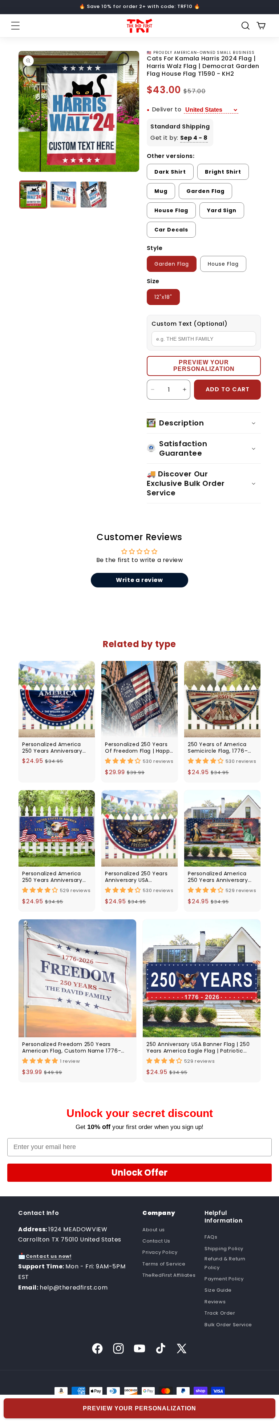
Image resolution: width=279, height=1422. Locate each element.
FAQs (211, 1236)
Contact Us (156, 1240)
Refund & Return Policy (225, 1263)
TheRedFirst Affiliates (168, 1275)
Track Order (220, 1313)
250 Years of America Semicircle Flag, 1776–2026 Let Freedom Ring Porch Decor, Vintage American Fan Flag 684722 (219, 747)
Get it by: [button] (179, 138)
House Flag (223, 264)
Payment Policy (224, 1278)
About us (153, 1229)
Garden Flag (171, 264)
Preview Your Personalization (204, 365)
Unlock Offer (139, 1172)
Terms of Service (164, 1263)
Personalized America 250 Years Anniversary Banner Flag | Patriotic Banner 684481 (218, 876)
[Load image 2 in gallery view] (63, 194)
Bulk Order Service (228, 1324)
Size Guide (218, 1290)
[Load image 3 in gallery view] (93, 194)
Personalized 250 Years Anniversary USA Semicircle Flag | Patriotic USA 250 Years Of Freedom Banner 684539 (136, 876)
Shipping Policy (224, 1248)
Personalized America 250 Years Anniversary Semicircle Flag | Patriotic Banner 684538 (55, 747)
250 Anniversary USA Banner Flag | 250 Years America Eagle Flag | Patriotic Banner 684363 (198, 1047)
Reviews (215, 1301)
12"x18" (163, 297)
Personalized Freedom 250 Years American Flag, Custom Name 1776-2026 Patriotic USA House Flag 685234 (73, 1047)
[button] (15, 26)
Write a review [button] (139, 580)
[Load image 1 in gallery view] (33, 194)
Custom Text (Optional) (189, 324)
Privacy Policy (159, 1252)
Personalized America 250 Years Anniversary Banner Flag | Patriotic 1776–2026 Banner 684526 (52, 876)
